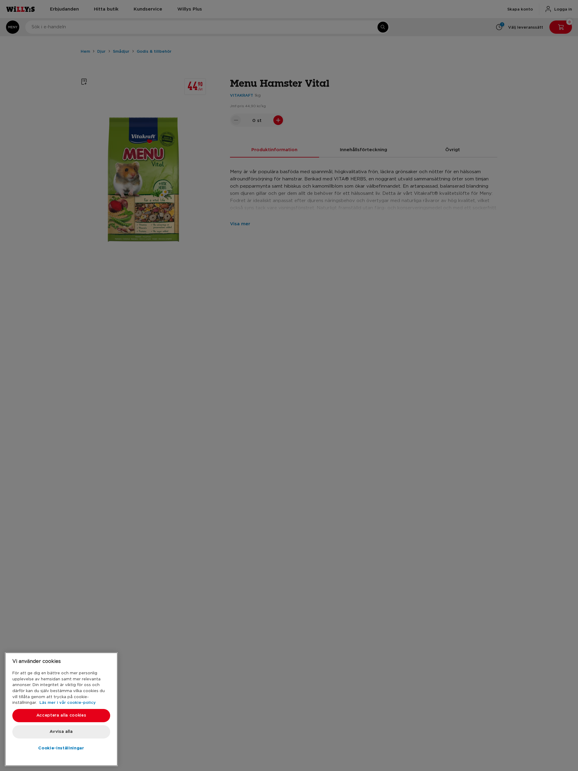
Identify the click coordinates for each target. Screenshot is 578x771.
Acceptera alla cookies (61, 715)
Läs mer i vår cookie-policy (67, 702)
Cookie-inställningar (61, 748)
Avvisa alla (61, 732)
